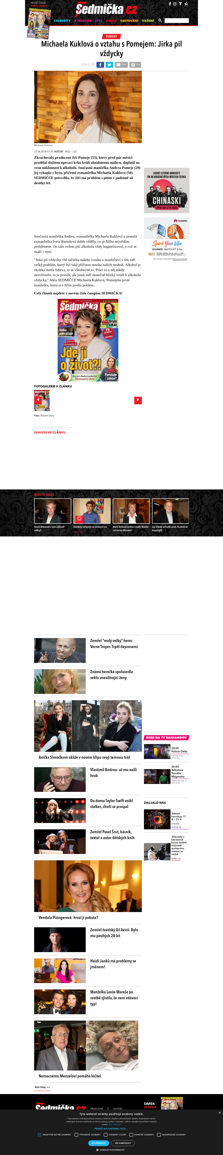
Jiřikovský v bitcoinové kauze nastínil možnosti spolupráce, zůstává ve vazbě (178, 846)
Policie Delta (179, 750)
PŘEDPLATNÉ (96, 1109)
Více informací (115, 1124)
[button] (111, 1128)
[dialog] (111, 1132)
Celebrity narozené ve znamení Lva (90, 527)
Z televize (82, 21)
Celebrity (62, 21)
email (124, 65)
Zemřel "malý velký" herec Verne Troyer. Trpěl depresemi (114, 644)
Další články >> (42, 1087)
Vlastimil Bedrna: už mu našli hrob (113, 773)
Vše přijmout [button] (99, 1143)
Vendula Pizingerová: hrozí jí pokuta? (68, 918)
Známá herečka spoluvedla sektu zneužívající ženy (111, 675)
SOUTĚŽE (117, 1109)
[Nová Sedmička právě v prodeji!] (88, 340)
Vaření (148, 21)
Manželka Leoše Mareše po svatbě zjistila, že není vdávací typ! (114, 998)
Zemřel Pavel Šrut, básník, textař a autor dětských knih (112, 835)
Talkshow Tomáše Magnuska (177, 772)
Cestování (129, 21)
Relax (111, 21)
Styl (99, 21)
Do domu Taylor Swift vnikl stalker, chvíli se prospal (111, 804)
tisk (138, 65)
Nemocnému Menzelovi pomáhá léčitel (70, 1076)
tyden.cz (176, 858)
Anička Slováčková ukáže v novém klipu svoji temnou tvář (84, 758)
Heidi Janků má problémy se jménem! (113, 964)
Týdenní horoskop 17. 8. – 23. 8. (178, 817)
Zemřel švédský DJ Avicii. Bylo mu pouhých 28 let (114, 933)
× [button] (219, 1113)
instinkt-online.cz (176, 825)
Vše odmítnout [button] (123, 1143)
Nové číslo (39, 4)
